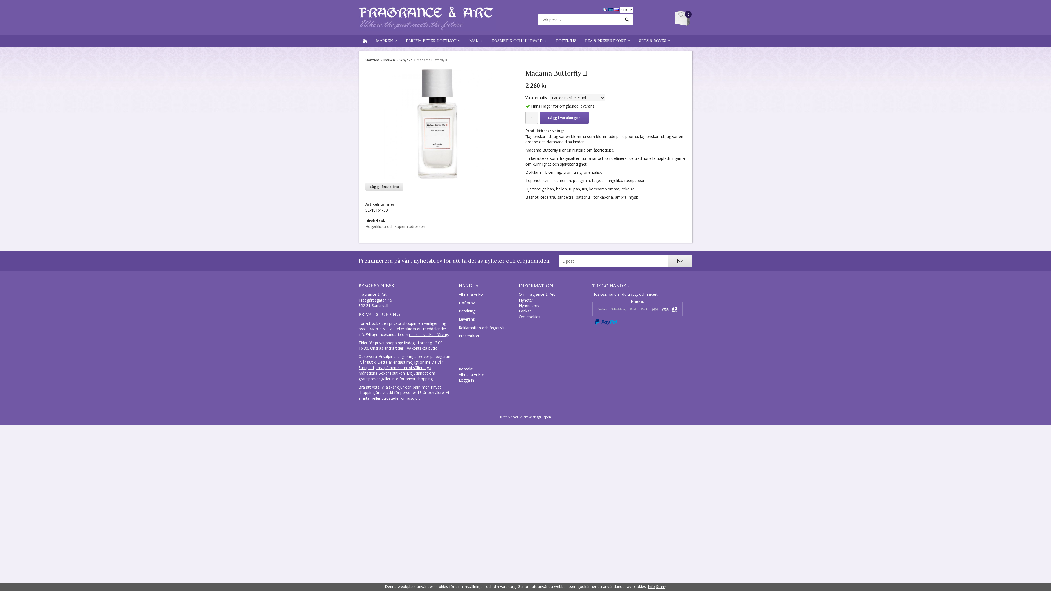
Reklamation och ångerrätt (482, 327)
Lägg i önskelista (384, 186)
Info (651, 586)
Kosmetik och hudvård (517, 40)
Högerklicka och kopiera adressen (395, 226)
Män (474, 40)
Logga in (466, 380)
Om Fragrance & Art (537, 294)
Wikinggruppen (540, 417)
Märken (384, 40)
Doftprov (467, 302)
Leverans (467, 319)
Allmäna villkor (471, 294)
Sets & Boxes (652, 40)
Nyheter (526, 300)
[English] (605, 9)
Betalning (467, 311)
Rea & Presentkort (605, 40)
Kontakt (466, 369)
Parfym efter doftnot (431, 40)
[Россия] (617, 9)
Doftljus (566, 40)
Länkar (525, 311)
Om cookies (529, 316)
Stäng (661, 586)
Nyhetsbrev (529, 305)
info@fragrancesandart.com (383, 334)
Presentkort (469, 335)
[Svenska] (611, 9)
